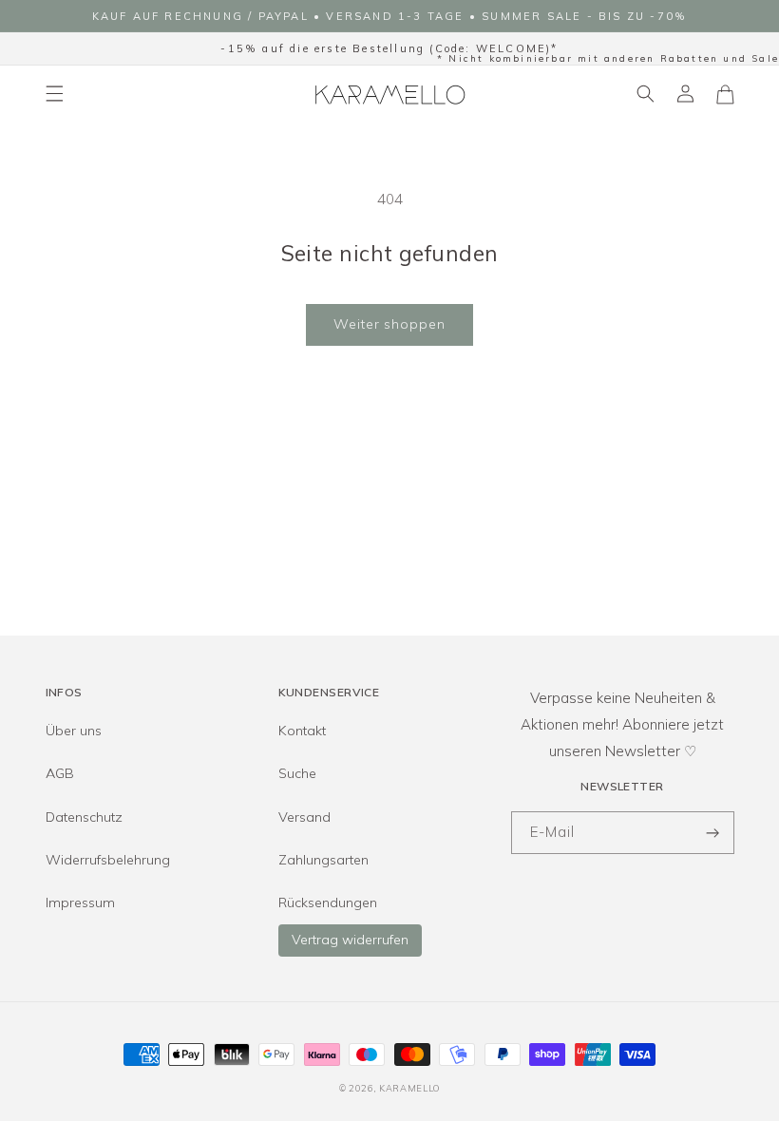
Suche (297, 773)
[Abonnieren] (713, 832)
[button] (54, 94)
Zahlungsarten (323, 859)
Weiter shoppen (389, 323)
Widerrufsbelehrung (108, 859)
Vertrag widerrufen (350, 939)
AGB (60, 773)
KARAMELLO (409, 1087)
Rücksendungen (327, 902)
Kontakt (302, 730)
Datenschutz (84, 817)
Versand (304, 817)
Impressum (80, 902)
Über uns (74, 730)
